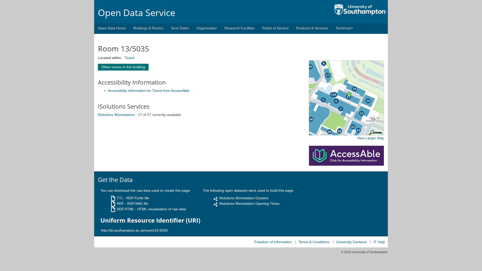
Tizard (129, 58)
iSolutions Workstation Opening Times (249, 203)
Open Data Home (112, 28)
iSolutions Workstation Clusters (243, 198)
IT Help (379, 242)
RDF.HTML (125, 209)
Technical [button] (343, 28)
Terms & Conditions (313, 242)
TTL (120, 198)
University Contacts (351, 242)
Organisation (207, 28)
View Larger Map (370, 138)
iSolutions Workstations (116, 115)
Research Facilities (239, 28)
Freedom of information (273, 242)
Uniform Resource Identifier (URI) (150, 220)
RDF (120, 203)
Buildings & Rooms (148, 28)
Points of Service (275, 28)
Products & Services (312, 28)
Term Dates (180, 28)
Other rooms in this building (123, 67)
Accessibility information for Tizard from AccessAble (148, 91)
